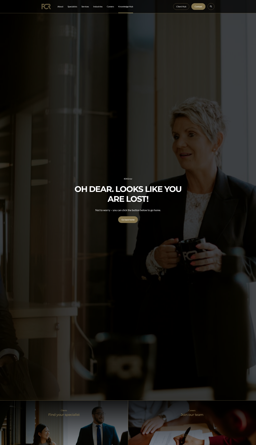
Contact (198, 6)
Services (85, 6)
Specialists (72, 6)
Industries (98, 6)
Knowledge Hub (125, 6)
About (60, 6)
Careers (110, 6)
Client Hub (181, 6)
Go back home (128, 219)
